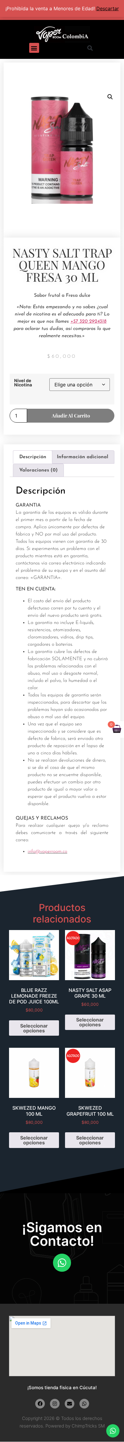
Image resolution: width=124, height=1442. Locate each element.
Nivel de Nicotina (23, 383)
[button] (34, 48)
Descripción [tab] (32, 457)
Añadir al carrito (71, 415)
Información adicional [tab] (82, 457)
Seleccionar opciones (34, 1028)
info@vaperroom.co (47, 851)
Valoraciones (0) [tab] (38, 470)
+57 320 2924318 (88, 321)
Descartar (107, 8)
